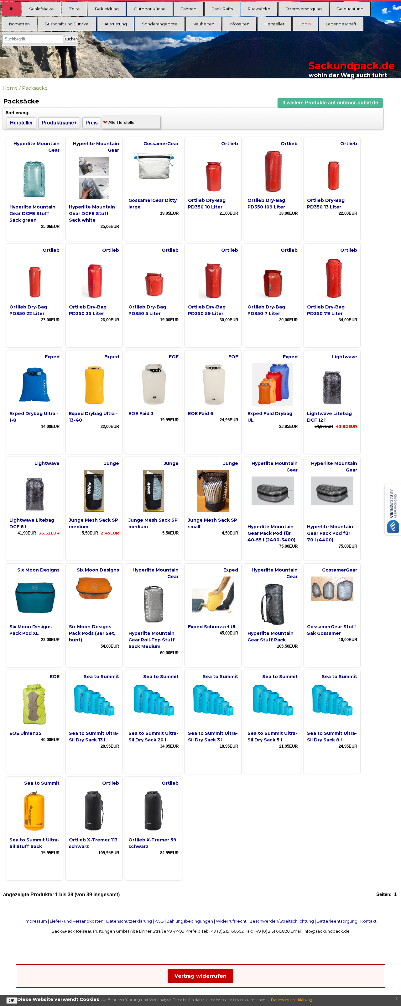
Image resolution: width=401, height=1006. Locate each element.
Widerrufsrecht (231, 921)
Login (305, 23)
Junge (111, 463)
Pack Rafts (222, 8)
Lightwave (344, 357)
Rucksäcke (259, 8)
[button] (330, 103)
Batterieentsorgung (337, 921)
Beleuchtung (350, 8)
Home (10, 88)
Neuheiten (203, 23)
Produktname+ (59, 122)
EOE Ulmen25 (25, 733)
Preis (92, 122)
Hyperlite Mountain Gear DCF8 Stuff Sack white (92, 213)
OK (12, 1000)
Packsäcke (35, 88)
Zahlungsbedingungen (190, 921)
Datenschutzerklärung (129, 921)
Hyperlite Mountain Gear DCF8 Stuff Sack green (32, 213)
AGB (159, 921)
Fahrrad (188, 8)
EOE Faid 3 (141, 413)
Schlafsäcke (41, 8)
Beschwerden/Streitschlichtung (281, 921)
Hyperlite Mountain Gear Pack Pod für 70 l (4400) (330, 533)
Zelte (74, 8)
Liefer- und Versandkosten (76, 921)
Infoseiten (239, 23)
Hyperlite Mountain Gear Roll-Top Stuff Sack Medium (151, 639)
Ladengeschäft (341, 23)
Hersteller (274, 23)
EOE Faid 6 (200, 413)
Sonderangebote (160, 23)
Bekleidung (107, 8)
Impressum (35, 921)
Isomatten (19, 23)
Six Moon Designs (38, 570)
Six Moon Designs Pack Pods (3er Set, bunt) (92, 633)
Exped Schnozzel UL (212, 626)
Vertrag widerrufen (200, 976)
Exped (52, 357)
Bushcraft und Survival (67, 23)
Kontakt (368, 921)
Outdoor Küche (150, 8)
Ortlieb (229, 143)
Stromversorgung (303, 8)
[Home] (11, 9)
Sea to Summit (101, 676)
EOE (174, 357)
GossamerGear (161, 143)
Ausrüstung (115, 23)
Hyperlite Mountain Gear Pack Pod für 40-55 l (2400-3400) (271, 533)
